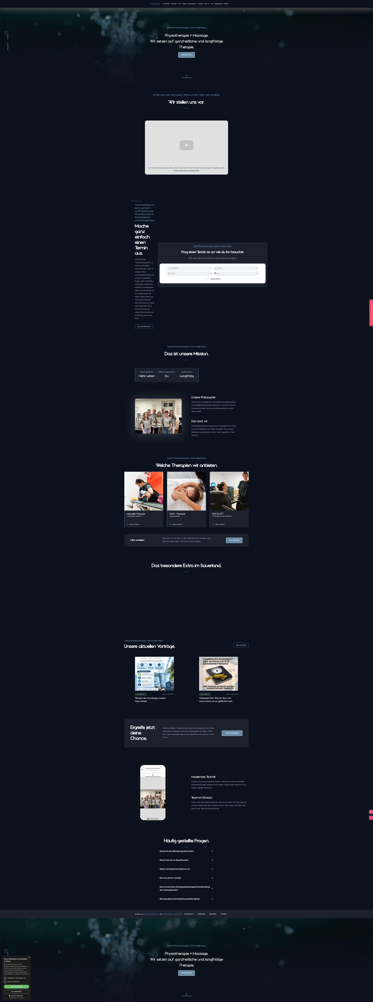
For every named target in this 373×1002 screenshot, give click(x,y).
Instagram (7, 46)
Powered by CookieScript (16, 998)
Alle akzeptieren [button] (16, 986)
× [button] (29, 957)
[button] (144, 799)
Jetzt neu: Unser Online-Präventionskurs (371, 312)
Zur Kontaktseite (144, 326)
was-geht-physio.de (151, 914)
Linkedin (7, 37)
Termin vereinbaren (232, 733)
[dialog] (16, 977)
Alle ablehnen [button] (16, 991)
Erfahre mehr (186, 55)
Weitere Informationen (22, 974)
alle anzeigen (234, 540)
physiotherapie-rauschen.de (172, 914)
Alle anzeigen (241, 645)
